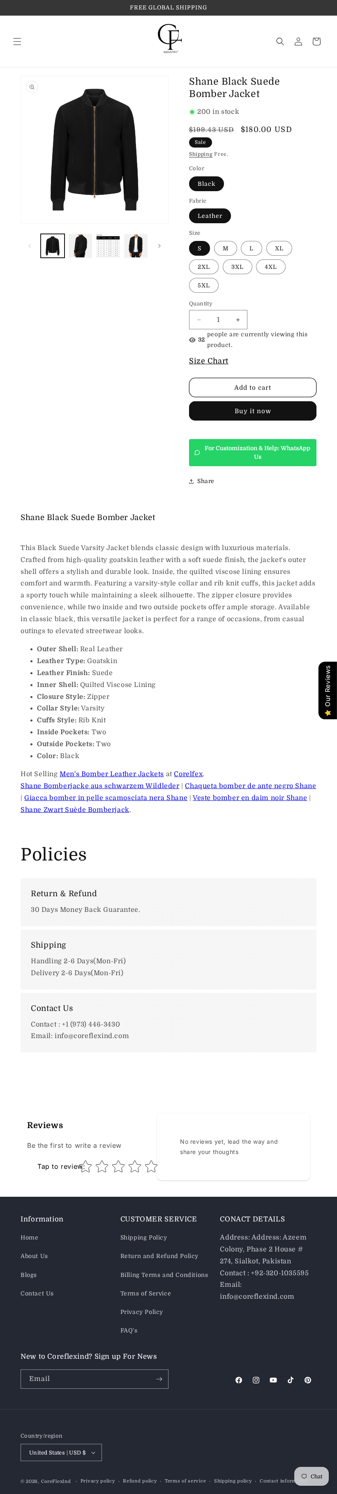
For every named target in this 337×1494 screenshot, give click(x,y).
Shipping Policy (143, 1237)
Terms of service (185, 1481)
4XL (271, 267)
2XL (204, 267)
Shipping (201, 154)
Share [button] (206, 481)
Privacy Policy (141, 1312)
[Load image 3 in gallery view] (108, 246)
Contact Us (37, 1293)
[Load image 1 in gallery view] (53, 246)
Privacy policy (98, 1481)
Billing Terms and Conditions (164, 1275)
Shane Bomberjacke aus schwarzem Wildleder (100, 786)
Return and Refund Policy (159, 1256)
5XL (204, 285)
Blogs (29, 1275)
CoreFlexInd (56, 1481)
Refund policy (140, 1481)
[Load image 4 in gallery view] (136, 246)
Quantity (200, 304)
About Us (34, 1256)
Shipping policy (233, 1481)
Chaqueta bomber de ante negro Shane (250, 786)
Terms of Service (145, 1293)
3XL (237, 267)
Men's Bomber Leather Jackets (112, 774)
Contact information (284, 1481)
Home (29, 1237)
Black (206, 183)
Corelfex (188, 774)
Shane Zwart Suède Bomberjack (75, 810)
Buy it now (253, 411)
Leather (210, 216)
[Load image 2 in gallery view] (80, 246)
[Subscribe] (159, 1379)
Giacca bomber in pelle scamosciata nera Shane (105, 798)
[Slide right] (159, 246)
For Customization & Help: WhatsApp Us (257, 452)
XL (279, 248)
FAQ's (129, 1330)
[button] (17, 41)
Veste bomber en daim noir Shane (250, 798)
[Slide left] (30, 246)
